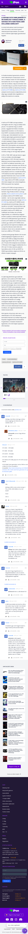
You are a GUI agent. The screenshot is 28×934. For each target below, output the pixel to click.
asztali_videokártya (12, 359)
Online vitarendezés (7, 801)
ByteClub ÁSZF (20, 929)
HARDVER (3, 15)
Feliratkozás (7, 352)
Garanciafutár (5, 793)
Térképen (13, 848)
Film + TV (4, 832)
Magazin (6, 6)
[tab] (4, 398)
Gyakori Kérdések (6, 796)
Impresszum (7, 929)
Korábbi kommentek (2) (10, 584)
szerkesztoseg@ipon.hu (20, 898)
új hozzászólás (13, 426)
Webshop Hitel (5, 788)
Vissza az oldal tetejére (13, 774)
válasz (18, 426)
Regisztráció (5, 841)
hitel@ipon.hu (18, 894)
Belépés (4, 838)
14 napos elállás (6, 798)
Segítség (4, 886)
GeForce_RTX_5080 (17, 362)
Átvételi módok (6, 809)
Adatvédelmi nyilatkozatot (15, 349)
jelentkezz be (18, 409)
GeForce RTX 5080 (7, 90)
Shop (2, 6)
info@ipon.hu (18, 900)
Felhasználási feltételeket (20, 877)
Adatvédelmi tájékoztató (8, 803)
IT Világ (7, 10)
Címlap (3, 10)
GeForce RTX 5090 (20, 90)
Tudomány (17, 10)
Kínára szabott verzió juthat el (15, 194)
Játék (22, 10)
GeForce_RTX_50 (6, 362)
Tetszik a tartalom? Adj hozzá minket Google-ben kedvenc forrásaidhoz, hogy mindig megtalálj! (14, 331)
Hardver (4, 824)
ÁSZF (13, 929)
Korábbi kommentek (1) (10, 542)
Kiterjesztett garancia (7, 790)
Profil (4, 835)
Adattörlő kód (5, 806)
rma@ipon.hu (18, 896)
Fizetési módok (6, 811)
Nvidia (3, 359)
